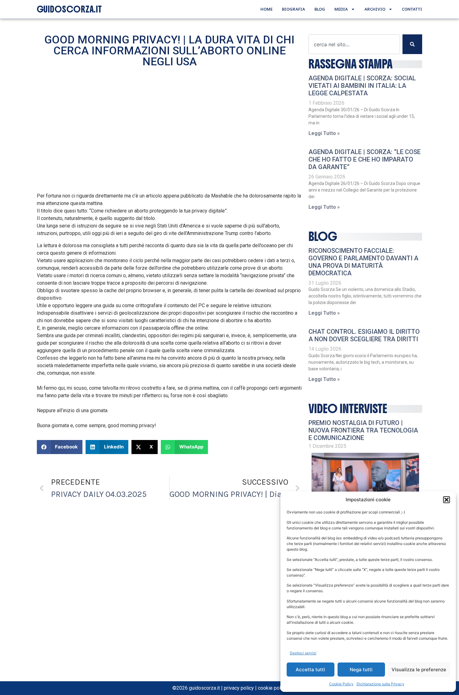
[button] (446, 500)
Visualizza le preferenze (419, 669)
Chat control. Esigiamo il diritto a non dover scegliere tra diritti (364, 335)
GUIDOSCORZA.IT (69, 9)
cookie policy (272, 688)
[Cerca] (412, 44)
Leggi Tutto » (324, 133)
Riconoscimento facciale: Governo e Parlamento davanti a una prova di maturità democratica (363, 262)
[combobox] (354, 44)
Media (341, 9)
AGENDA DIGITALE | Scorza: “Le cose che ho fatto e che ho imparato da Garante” (364, 159)
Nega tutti (361, 669)
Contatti (412, 9)
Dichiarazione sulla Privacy (380, 684)
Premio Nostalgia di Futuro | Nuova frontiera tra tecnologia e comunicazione (363, 430)
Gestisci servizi (303, 653)
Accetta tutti (310, 669)
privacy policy (239, 688)
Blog (319, 9)
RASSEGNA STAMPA (350, 64)
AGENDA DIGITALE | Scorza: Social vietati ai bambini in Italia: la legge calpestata (362, 85)
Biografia (293, 9)
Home (266, 9)
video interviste (347, 408)
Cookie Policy (341, 684)
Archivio (374, 9)
